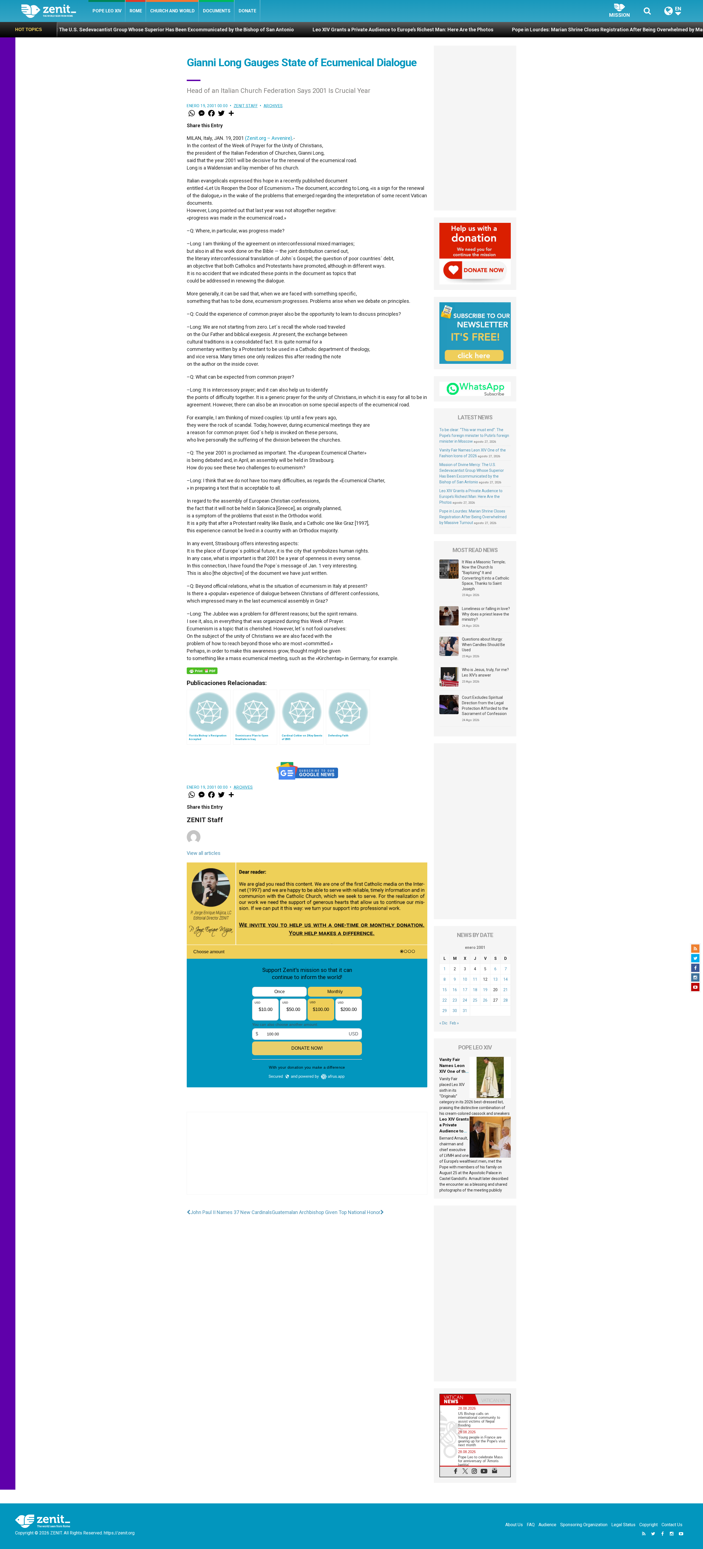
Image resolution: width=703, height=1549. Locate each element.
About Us (514, 1524)
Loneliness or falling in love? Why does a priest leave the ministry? (486, 614)
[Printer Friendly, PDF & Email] (202, 670)
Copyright (648, 1524)
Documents (216, 10)
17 (465, 990)
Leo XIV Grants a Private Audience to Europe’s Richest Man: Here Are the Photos (274, 29)
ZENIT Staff (246, 106)
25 (475, 1000)
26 (485, 1000)
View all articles (204, 853)
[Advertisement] (307, 1158)
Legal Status (623, 1524)
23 (455, 1000)
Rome (136, 10)
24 (465, 1000)
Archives (273, 106)
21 (505, 990)
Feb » (454, 1023)
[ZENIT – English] (54, 11)
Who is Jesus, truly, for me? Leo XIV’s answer (485, 672)
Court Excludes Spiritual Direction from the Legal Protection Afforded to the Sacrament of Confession (485, 705)
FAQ (531, 1524)
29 (444, 1010)
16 (455, 990)
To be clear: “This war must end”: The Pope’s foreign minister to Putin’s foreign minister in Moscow (474, 436)
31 (465, 1010)
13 (495, 979)
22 (444, 1000)
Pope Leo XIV (107, 10)
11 (475, 979)
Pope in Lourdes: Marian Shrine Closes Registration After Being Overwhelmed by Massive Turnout (493, 29)
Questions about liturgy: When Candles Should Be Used (483, 644)
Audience (547, 1524)
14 (505, 979)
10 (465, 979)
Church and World (172, 10)
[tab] (457, 1399)
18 (475, 990)
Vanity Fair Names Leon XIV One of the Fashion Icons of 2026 (453, 1071)
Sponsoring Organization (583, 1524)
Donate (247, 10)
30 (455, 1010)
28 (505, 1000)
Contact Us (672, 1524)
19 (485, 990)
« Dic (443, 1023)
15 (444, 990)
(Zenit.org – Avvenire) (268, 138)
